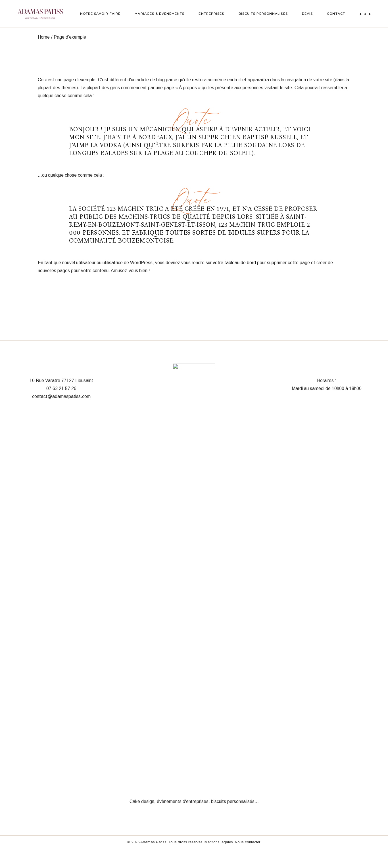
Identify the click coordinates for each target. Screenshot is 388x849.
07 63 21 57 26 (61, 388)
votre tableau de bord (234, 262)
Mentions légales (219, 842)
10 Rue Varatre (45, 380)
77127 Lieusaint (77, 380)
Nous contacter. (248, 842)
